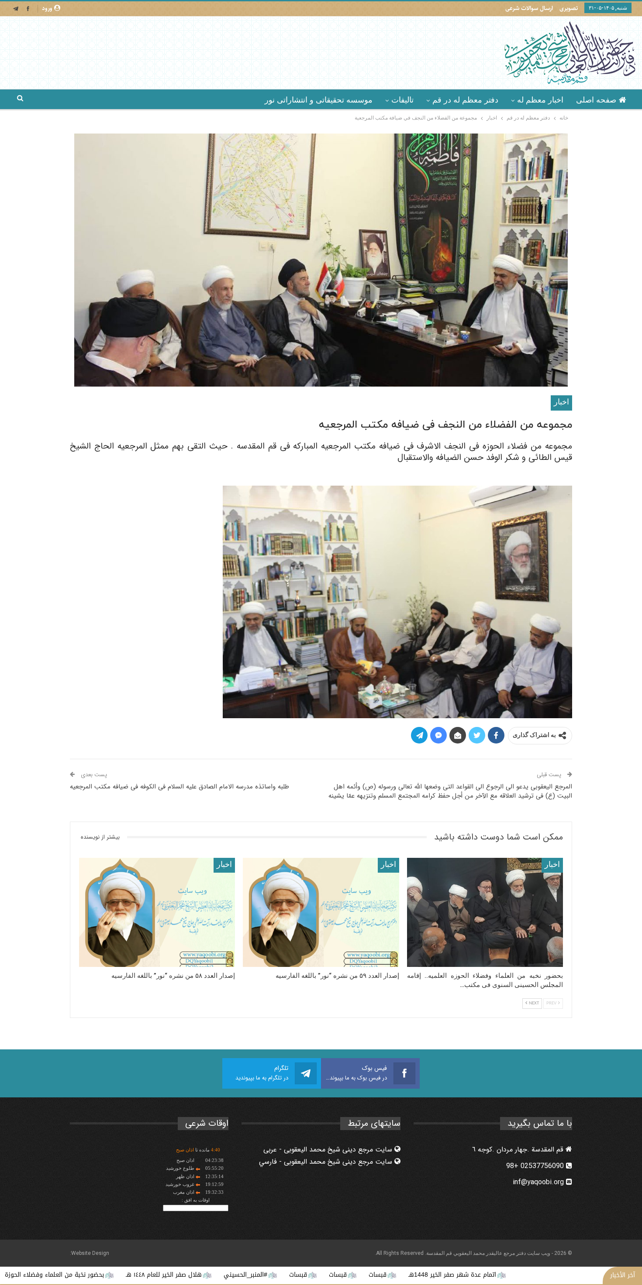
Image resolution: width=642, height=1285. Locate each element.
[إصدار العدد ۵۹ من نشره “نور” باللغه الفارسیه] (321, 912)
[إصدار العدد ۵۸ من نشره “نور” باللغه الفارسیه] (157, 912)
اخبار (561, 402)
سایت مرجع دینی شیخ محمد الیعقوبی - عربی (328, 1149)
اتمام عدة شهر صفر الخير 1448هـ (538, 1275)
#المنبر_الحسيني (331, 1275)
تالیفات (402, 100)
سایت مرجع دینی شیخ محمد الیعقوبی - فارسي (326, 1161)
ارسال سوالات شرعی (529, 8)
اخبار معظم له (540, 100)
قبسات (463, 1275)
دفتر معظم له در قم (465, 100)
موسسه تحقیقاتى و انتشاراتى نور (319, 100)
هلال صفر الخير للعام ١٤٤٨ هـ (249, 1275)
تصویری (568, 8)
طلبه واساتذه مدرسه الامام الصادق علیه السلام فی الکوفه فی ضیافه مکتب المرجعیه (179, 786)
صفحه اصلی (596, 100)
